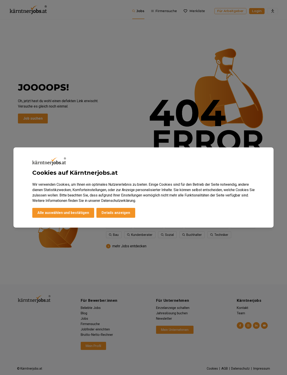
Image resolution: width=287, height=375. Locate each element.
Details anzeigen (116, 213)
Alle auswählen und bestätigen (63, 213)
